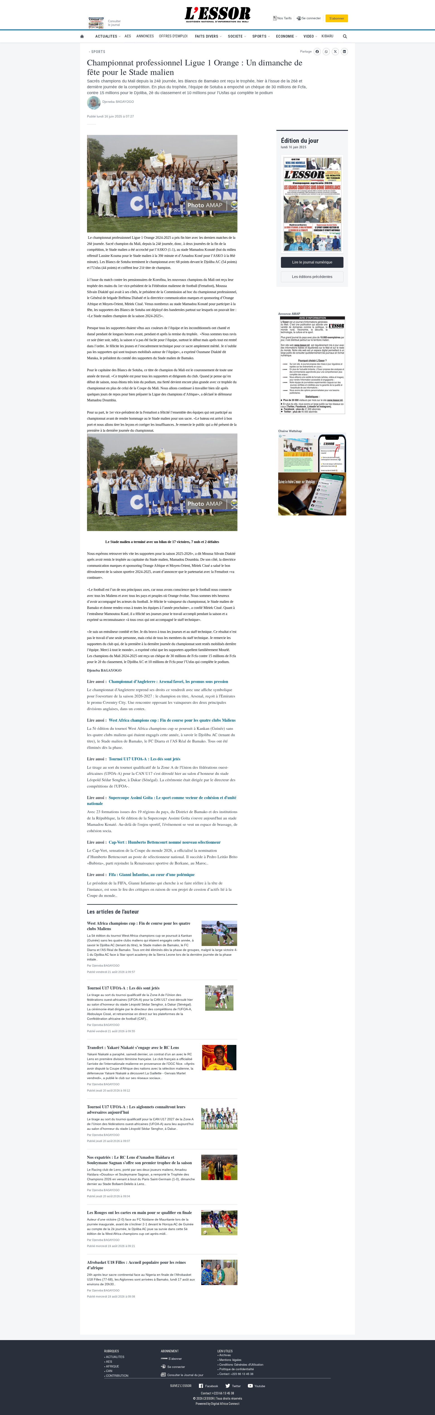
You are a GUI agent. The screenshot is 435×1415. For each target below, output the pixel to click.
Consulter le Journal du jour (185, 1375)
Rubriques (111, 1351)
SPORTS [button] (259, 36)
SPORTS (98, 52)
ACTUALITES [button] (106, 36)
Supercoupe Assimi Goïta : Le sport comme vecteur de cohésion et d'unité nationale (161, 800)
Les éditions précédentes (312, 277)
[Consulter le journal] (96, 23)
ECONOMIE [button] (285, 36)
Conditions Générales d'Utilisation (241, 1364)
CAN (109, 1371)
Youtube (259, 1386)
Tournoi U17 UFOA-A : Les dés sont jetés (144, 759)
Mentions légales (230, 1360)
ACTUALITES (115, 1357)
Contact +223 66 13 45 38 (236, 1374)
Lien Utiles (225, 1351)
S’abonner (336, 18)
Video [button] (309, 36)
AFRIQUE (112, 1366)
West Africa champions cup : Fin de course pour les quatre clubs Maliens (172, 720)
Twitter (236, 1386)
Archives (225, 1355)
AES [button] (128, 36)
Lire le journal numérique (312, 262)
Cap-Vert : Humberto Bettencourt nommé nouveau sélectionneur (165, 842)
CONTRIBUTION (117, 1375)
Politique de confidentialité (236, 1369)
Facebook (211, 1386)
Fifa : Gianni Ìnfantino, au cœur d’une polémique (152, 874)
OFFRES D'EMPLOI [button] (173, 36)
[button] (347, 36)
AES (109, 1361)
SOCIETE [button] (235, 36)
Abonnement (170, 1351)
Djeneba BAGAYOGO (118, 101)
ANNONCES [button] (145, 36)
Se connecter (176, 1367)
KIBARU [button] (327, 36)
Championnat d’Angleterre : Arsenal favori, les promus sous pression (168, 681)
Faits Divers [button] (206, 36)
